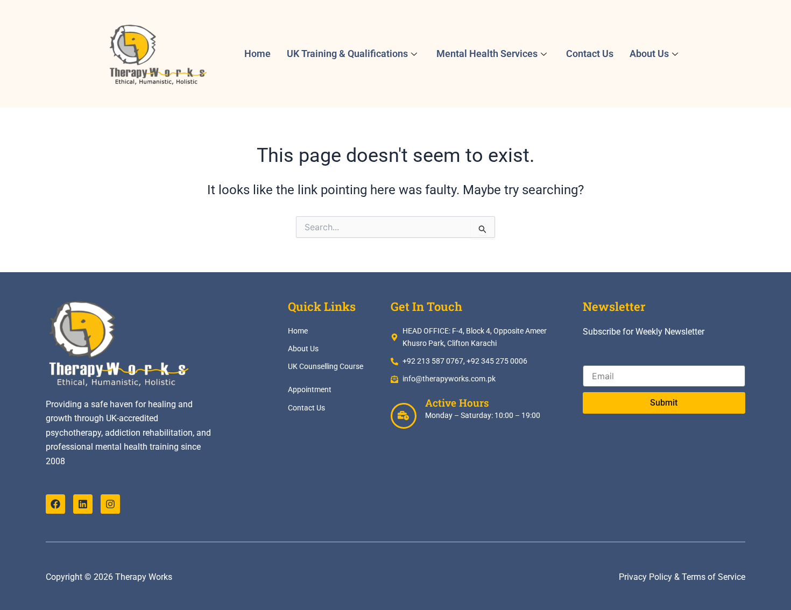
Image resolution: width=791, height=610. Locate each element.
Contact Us (589, 53)
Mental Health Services (487, 53)
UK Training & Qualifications (347, 53)
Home (257, 53)
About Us (649, 53)
